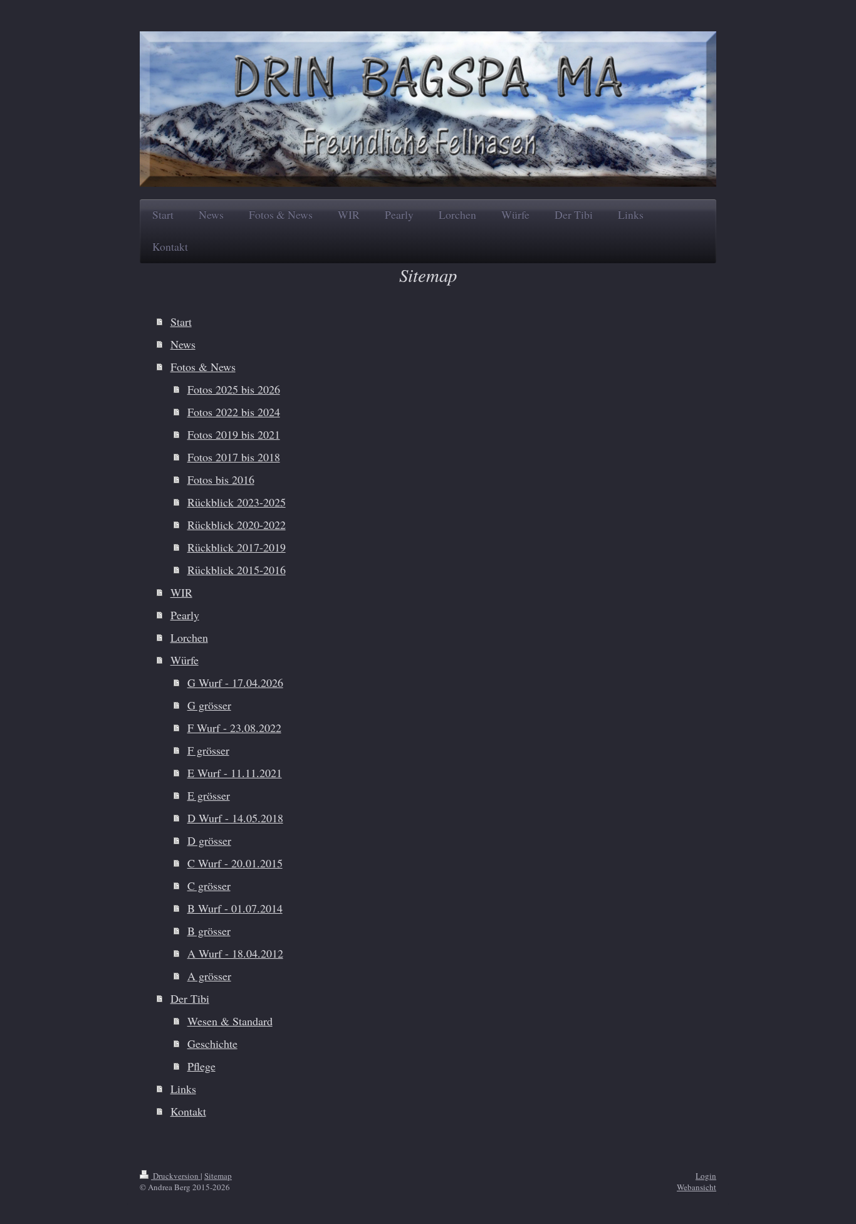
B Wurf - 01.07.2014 (235, 908)
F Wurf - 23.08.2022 (234, 727)
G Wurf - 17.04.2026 (235, 682)
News (183, 344)
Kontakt (188, 1111)
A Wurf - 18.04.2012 (235, 953)
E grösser (208, 795)
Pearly (184, 614)
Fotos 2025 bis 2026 (233, 389)
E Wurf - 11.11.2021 (234, 772)
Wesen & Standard (230, 1020)
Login (706, 1175)
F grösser (208, 750)
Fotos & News (203, 366)
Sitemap (218, 1175)
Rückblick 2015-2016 (236, 569)
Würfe (184, 659)
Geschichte (212, 1043)
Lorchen (189, 637)
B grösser (209, 930)
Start (181, 321)
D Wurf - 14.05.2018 (235, 817)
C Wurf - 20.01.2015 (235, 863)
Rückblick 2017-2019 (236, 547)
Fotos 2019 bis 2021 (233, 434)
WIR (181, 592)
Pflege (201, 1066)
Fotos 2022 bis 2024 (233, 411)
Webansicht (696, 1187)
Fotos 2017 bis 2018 (233, 456)
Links (183, 1088)
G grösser (209, 705)
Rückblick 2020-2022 (236, 524)
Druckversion (176, 1175)
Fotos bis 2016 (220, 479)
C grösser (209, 885)
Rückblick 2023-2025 (236, 502)
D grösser (209, 840)
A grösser (209, 975)
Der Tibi (189, 998)
